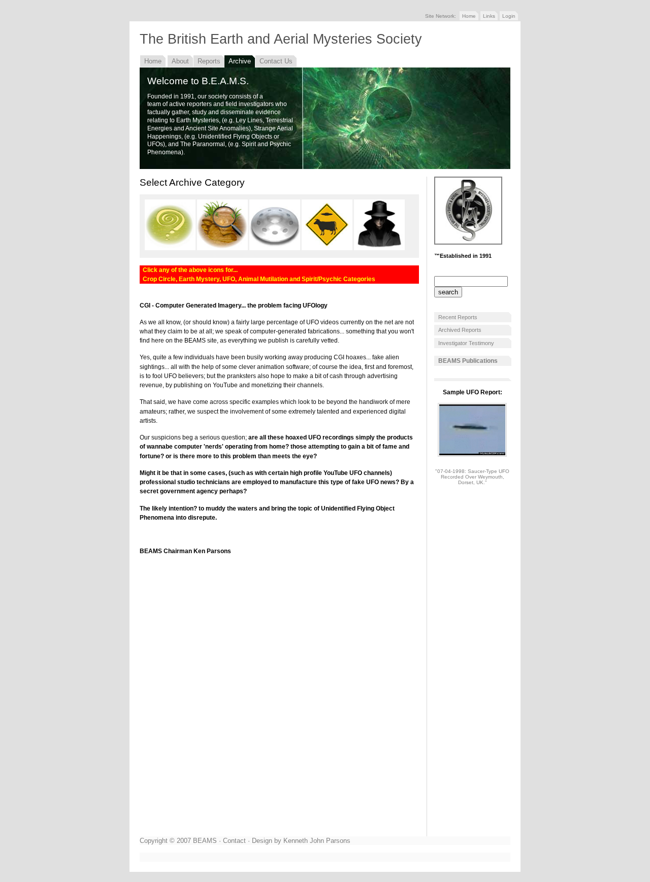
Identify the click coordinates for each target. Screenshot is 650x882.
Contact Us (275, 61)
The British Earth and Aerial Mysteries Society (281, 39)
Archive (240, 61)
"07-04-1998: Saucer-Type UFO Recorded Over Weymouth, (472, 474)
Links (489, 16)
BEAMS (205, 840)
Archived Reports (459, 330)
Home (469, 16)
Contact (234, 840)
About (180, 61)
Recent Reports (457, 317)
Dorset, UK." (472, 482)
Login (508, 16)
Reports (209, 61)
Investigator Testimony (466, 343)
